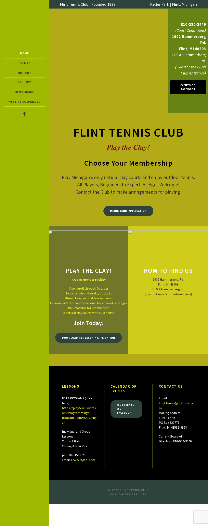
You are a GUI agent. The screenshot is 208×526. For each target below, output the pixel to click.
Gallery (24, 82)
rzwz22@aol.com (83, 460)
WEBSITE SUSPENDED (24, 101)
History (24, 72)
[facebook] (24, 114)
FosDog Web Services (128, 494)
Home (24, 53)
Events (24, 63)
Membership (24, 92)
